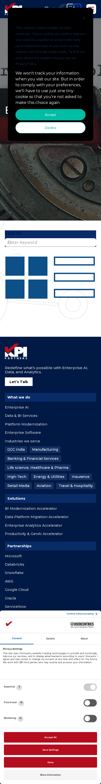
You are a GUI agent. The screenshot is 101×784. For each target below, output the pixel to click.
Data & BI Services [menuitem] (21, 415)
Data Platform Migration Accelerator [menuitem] (37, 517)
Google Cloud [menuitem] (16, 589)
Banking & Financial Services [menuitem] (33, 458)
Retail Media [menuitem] (18, 486)
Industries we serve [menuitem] (22, 441)
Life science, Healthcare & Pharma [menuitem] (37, 468)
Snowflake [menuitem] (14, 573)
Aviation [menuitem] (44, 486)
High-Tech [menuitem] (16, 477)
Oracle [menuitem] (10, 598)
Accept (50, 114)
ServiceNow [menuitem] (15, 606)
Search (13, 233)
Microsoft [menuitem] (13, 556)
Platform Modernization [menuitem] (26, 424)
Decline (50, 127)
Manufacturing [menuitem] (45, 449)
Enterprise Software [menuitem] (23, 432)
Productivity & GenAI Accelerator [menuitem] (34, 534)
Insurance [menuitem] (80, 477)
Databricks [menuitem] (14, 564)
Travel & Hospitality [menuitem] (76, 486)
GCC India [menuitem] (16, 449)
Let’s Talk (19, 382)
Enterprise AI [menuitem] (17, 407)
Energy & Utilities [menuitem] (49, 477)
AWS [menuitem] (9, 581)
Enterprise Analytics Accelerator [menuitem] (33, 525)
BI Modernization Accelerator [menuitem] (31, 508)
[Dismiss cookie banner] (84, 18)
